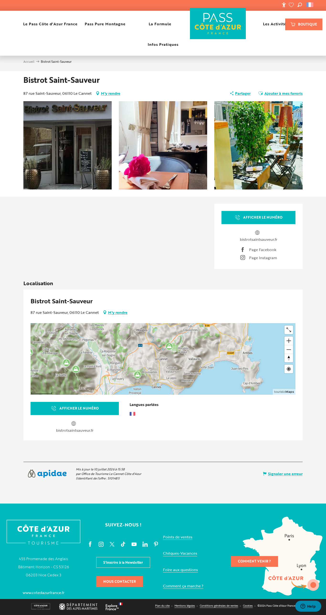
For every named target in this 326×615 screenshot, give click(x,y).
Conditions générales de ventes (219, 606)
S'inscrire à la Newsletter (123, 562)
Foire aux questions (180, 570)
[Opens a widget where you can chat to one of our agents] (308, 607)
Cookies (248, 606)
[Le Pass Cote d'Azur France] (218, 24)
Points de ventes (177, 537)
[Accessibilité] (284, 5)
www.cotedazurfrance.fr (43, 592)
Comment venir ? (254, 561)
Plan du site (162, 606)
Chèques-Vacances (180, 553)
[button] (300, 5)
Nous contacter (119, 581)
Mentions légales (184, 606)
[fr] (310, 5)
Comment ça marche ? (183, 586)
